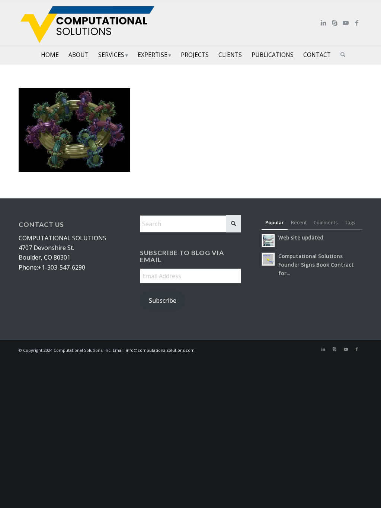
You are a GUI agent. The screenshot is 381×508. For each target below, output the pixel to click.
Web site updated (300, 237)
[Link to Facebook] (356, 22)
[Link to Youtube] (345, 22)
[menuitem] (50, 54)
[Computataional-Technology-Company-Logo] (89, 22)
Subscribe (162, 300)
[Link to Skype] (334, 22)
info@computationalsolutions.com (160, 350)
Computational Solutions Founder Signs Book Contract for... (316, 265)
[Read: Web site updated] (268, 240)
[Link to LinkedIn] (323, 22)
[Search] (340, 54)
